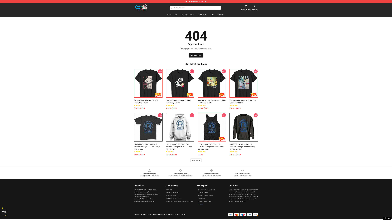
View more (196, 160)
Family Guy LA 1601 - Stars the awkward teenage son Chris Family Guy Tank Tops (210, 146)
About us (169, 190)
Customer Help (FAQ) (204, 201)
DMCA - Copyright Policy (174, 198)
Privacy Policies (171, 195)
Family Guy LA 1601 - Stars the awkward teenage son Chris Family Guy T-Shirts (147, 146)
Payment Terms (203, 192)
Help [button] (388, 218)
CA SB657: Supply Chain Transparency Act (179, 201)
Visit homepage (196, 55)
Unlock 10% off (4, 212)
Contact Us (201, 198)
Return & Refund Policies (205, 195)
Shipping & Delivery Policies (206, 190)
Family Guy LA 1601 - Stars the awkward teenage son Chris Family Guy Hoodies (179, 146)
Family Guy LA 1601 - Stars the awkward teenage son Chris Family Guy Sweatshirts (242, 146)
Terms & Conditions (172, 192)
